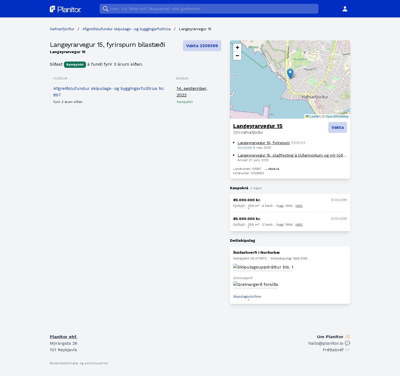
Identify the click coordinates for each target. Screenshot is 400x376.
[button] (290, 74)
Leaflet (314, 116)
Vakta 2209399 (202, 45)
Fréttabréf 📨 (336, 349)
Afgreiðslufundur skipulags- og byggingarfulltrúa (126, 29)
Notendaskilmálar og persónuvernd (78, 363)
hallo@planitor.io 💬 (329, 343)
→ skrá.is (271, 169)
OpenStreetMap (337, 116)
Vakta (337, 127)
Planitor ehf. (63, 336)
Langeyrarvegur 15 (257, 126)
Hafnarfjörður (62, 29)
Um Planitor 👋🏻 (333, 336)
